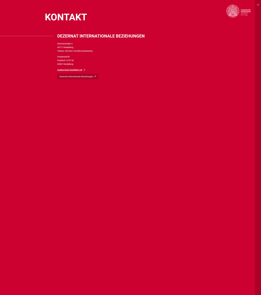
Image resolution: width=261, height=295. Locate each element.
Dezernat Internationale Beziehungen (76, 76)
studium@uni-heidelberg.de (69, 70)
